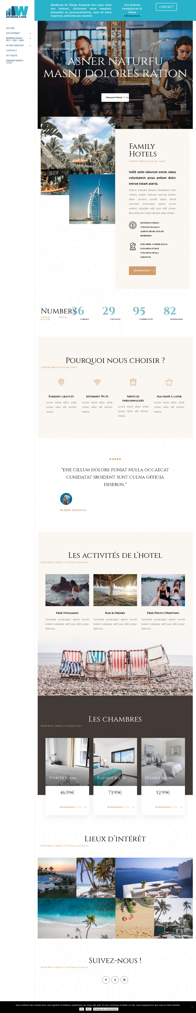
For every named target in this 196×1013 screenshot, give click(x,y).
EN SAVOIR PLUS (141, 271)
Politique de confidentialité (105, 1009)
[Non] (192, 1007)
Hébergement (132, 15)
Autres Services (15, 45)
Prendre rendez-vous (15, 61)
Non (88, 1009)
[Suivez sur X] (115, 979)
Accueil (10, 28)
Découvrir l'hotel (114, 97)
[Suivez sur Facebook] (106, 979)
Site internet (13, 33)
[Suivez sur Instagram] (124, 979)
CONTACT (166, 7)
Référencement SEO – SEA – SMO (15, 39)
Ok (81, 1009)
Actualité (11, 55)
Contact (11, 50)
